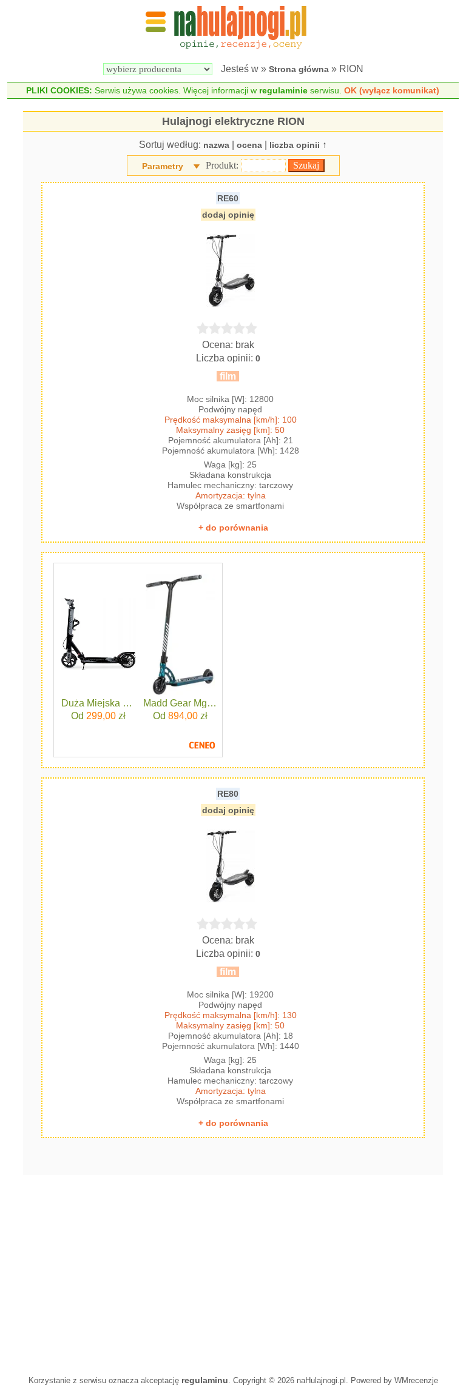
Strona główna (299, 69)
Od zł (98, 716)
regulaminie (283, 90)
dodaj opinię (228, 215)
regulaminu (204, 1380)
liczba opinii (294, 145)
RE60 (227, 198)
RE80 (227, 794)
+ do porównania (233, 527)
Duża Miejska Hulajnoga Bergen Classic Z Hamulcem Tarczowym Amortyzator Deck (98, 703)
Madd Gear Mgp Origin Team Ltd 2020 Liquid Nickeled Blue (180, 703)
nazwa (216, 145)
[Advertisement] (233, 1272)
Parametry (162, 166)
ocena (249, 145)
